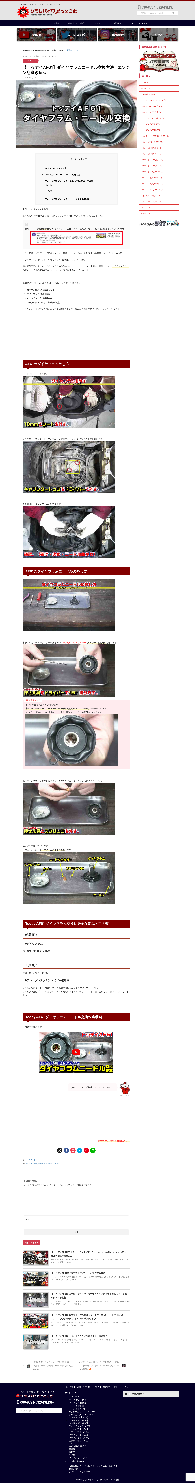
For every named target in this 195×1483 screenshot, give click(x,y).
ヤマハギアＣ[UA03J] (79, 1432)
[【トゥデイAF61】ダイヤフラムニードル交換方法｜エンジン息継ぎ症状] (79, 1150)
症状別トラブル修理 (76, 23)
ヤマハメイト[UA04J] (79, 1437)
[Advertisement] (76, 338)
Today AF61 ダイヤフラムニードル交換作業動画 (67, 199)
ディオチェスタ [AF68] (80, 1426)
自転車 (72, 1452)
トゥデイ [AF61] (31, 1160)
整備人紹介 (118, 23)
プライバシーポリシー (140, 23)
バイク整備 (55, 23)
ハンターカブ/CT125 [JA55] (82, 1411)
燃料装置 (58, 1163)
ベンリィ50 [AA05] (78, 1423)
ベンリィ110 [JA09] (78, 1417)
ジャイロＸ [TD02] (78, 1403)
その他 (97, 23)
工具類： (50, 190)
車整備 (72, 1449)
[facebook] (66, 1150)
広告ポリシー (73, 50)
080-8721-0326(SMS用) (158, 7)
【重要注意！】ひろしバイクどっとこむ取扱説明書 (93, 1465)
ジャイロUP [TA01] (78, 1400)
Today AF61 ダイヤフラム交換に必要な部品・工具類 (69, 181)
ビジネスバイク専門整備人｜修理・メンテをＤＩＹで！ (36, 1392)
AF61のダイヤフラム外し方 (57, 168)
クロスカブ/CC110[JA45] (81, 1414)
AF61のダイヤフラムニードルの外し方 (62, 174)
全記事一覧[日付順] (46, 1163)
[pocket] (73, 1150)
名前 (26, 1219)
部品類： (50, 185)
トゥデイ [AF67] (77, 1408)
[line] (93, 1150)
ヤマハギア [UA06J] (79, 1429)
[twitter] (59, 1150)
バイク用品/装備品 (78, 1446)
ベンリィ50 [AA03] (78, 1420)
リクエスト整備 (31, 1163)
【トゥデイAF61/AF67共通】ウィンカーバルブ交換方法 (78, 1273)
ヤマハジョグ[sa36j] (79, 1435)
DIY (70, 1443)
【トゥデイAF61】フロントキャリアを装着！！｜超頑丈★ (79, 1335)
